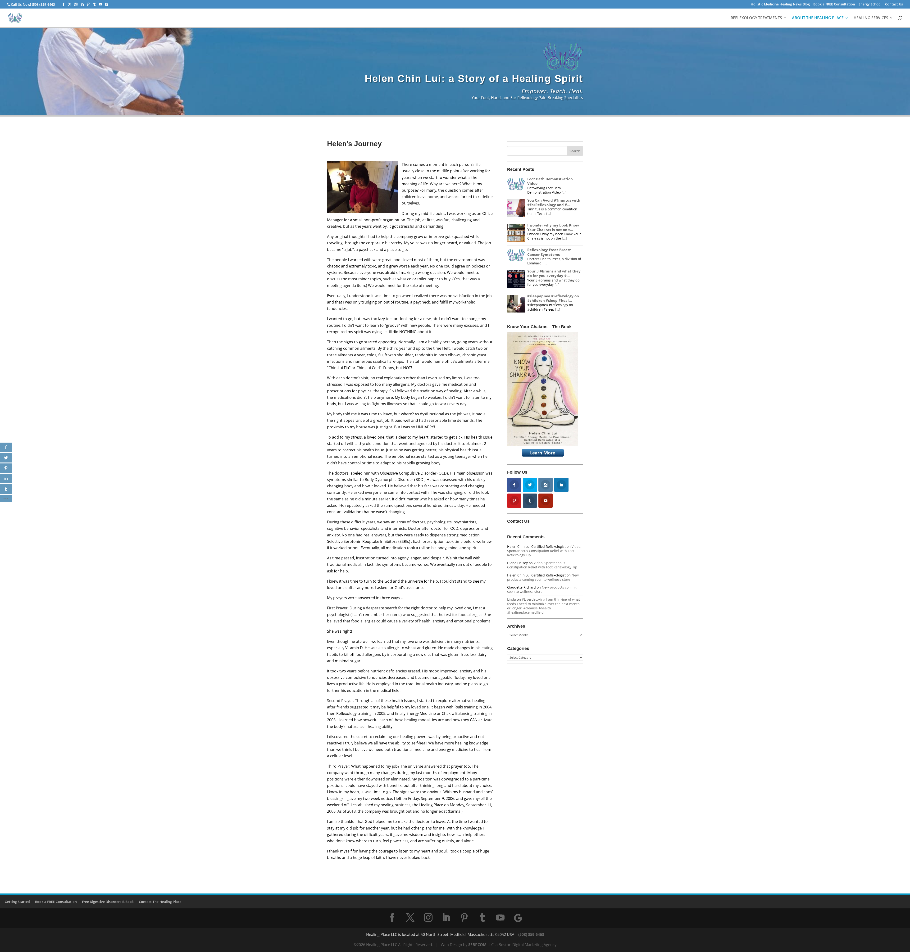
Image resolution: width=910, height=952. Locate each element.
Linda (511, 599)
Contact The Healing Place (160, 901)
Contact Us (894, 4)
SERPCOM (477, 944)
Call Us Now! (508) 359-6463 (33, 4)
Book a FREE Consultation (834, 4)
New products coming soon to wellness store (543, 577)
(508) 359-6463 (531, 934)
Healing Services (871, 18)
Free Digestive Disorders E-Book (108, 901)
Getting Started (17, 901)
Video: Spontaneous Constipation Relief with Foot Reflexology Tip (544, 550)
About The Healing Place (818, 18)
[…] (564, 192)
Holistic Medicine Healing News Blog (780, 4)
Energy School (870, 4)
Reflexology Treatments (756, 18)
